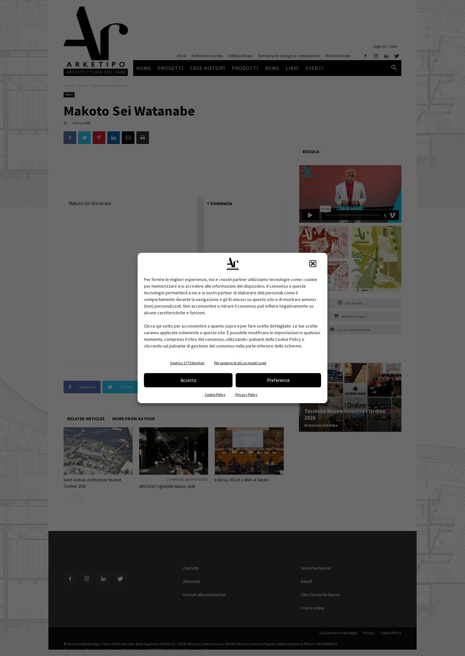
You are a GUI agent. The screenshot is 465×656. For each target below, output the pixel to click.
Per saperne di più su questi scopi (240, 362)
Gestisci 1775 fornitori (187, 362)
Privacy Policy (246, 394)
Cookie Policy (215, 394)
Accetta (188, 380)
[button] (313, 263)
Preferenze (278, 380)
